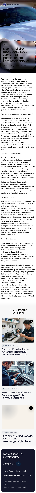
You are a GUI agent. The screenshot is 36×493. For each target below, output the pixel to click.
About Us (6, 487)
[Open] (31, 4)
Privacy (13, 487)
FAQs (25, 471)
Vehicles (7, 44)
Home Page (8, 471)
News (18, 471)
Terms (19, 487)
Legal (24, 487)
